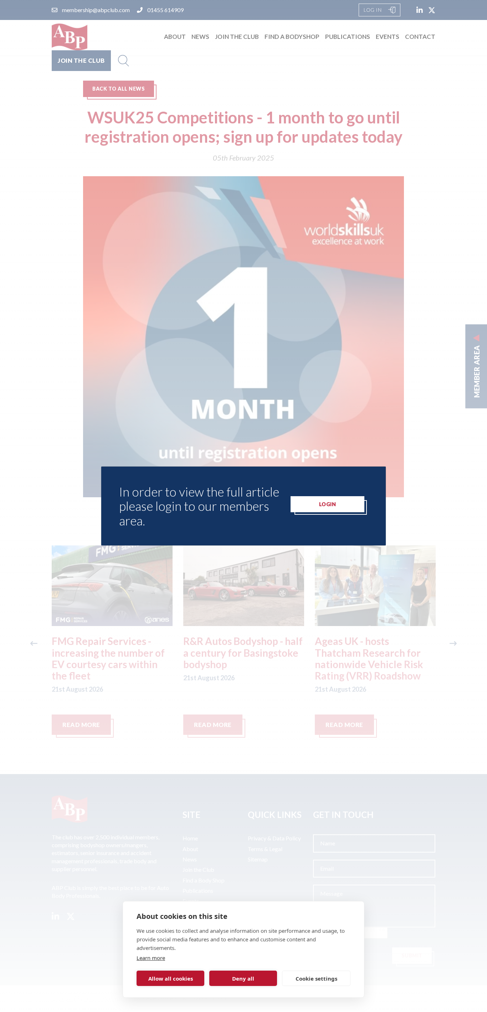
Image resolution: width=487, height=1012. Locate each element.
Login (327, 504)
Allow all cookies (170, 978)
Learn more (151, 957)
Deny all (243, 978)
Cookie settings (316, 978)
